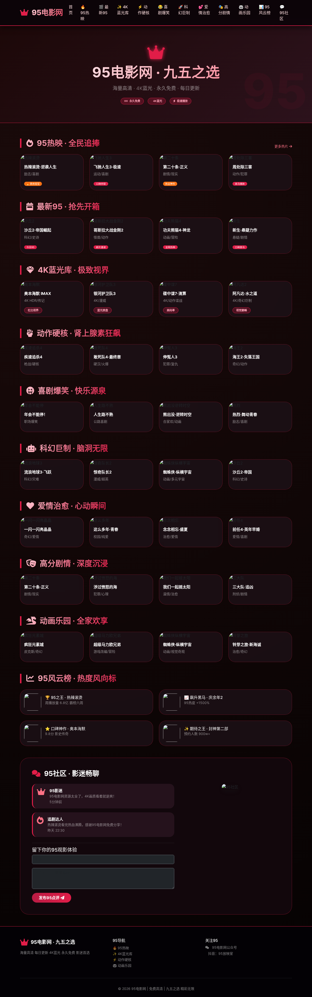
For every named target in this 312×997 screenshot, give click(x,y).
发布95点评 (49, 897)
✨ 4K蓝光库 (123, 9)
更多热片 (281, 146)
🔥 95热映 (84, 12)
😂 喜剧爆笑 (164, 9)
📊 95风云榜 (265, 9)
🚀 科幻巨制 (184, 9)
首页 (71, 9)
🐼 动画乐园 (244, 9)
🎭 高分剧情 (224, 9)
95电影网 (46, 12)
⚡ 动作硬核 (143, 9)
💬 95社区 (284, 12)
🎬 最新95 (103, 9)
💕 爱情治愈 (204, 9)
